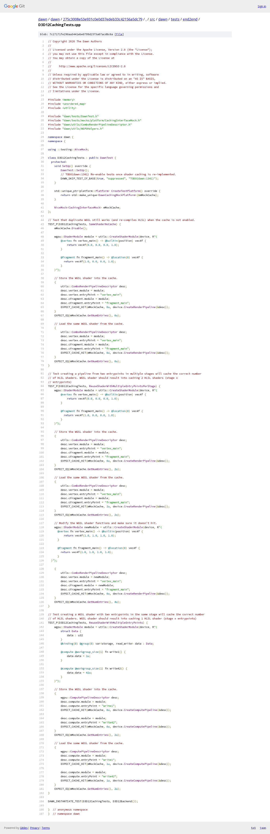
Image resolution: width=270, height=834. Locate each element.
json (263, 827)
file (119, 34)
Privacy (34, 828)
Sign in (262, 6)
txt (253, 827)
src (152, 19)
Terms (46, 828)
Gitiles (24, 828)
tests (175, 19)
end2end (190, 19)
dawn (42, 19)
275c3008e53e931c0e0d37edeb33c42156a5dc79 (102, 19)
